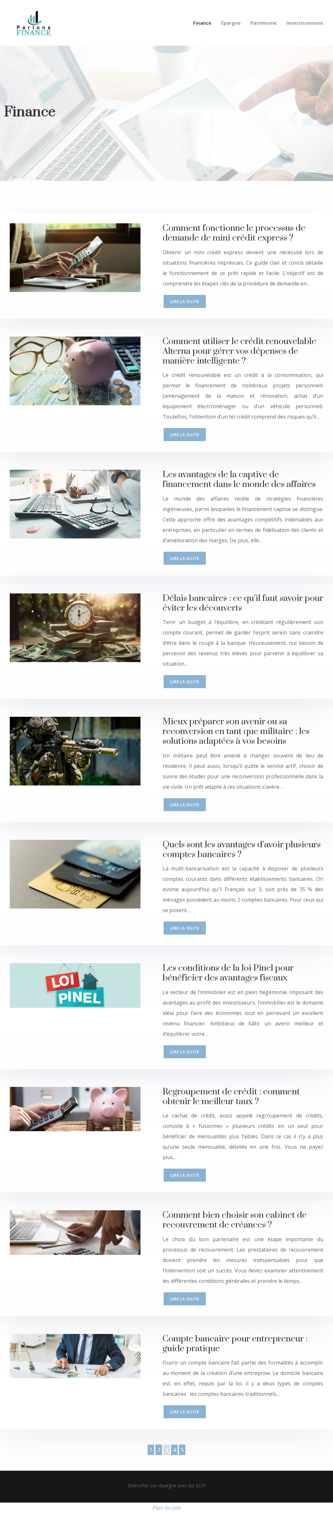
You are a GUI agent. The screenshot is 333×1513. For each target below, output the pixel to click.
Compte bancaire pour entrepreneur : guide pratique (235, 1343)
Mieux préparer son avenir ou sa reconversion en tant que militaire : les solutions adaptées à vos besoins (236, 731)
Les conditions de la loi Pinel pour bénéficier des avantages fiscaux (228, 973)
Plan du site (167, 1507)
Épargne (231, 23)
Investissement (304, 23)
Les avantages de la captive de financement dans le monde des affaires (239, 479)
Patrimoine (263, 23)
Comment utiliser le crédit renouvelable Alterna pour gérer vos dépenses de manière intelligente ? (239, 351)
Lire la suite (184, 301)
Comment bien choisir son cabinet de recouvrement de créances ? (235, 1220)
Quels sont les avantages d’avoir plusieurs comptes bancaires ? (242, 849)
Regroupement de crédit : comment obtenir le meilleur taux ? (231, 1096)
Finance (202, 23)
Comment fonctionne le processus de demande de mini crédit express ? (234, 233)
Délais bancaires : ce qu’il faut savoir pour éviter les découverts (243, 603)
